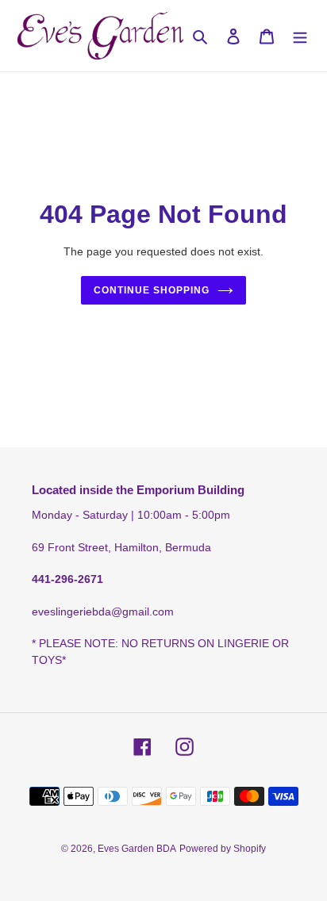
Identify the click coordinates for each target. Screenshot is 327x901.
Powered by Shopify (222, 848)
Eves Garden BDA (137, 848)
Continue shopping (152, 290)
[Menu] (300, 36)
